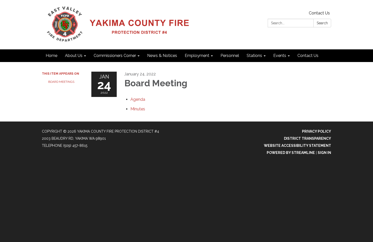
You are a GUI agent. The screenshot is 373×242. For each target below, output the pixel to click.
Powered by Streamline (291, 153)
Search (322, 23)
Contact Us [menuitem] (307, 55)
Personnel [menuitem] (230, 55)
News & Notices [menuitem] (162, 55)
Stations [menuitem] (254, 55)
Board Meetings (61, 82)
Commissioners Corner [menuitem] (115, 55)
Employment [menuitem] (197, 55)
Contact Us (319, 13)
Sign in (324, 153)
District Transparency (307, 138)
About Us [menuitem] (73, 55)
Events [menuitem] (279, 55)
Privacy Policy (316, 131)
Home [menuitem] (51, 55)
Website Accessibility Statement (297, 146)
